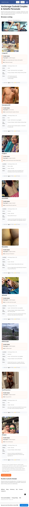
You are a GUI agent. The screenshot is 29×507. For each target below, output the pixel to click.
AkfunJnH (4, 295)
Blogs (7, 489)
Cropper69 (4, 53)
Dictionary (12, 489)
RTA (20, 497)
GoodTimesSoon (6, 390)
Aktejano (4, 435)
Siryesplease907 (6, 105)
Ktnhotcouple (5, 341)
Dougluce (4, 153)
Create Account (24, 505)
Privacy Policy (15, 497)
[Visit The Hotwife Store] (14, 26)
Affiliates (3, 489)
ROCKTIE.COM (5, 2)
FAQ (17, 489)
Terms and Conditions (5, 497)
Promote (21, 489)
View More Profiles (6, 475)
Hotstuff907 (5, 198)
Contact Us (3, 491)
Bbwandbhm (5, 247)
